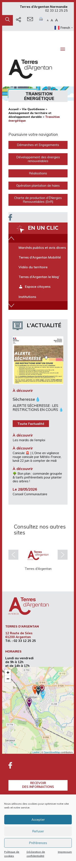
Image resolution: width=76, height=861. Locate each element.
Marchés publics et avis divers (42, 247)
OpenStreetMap (52, 752)
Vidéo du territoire (33, 267)
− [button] (8, 679)
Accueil (13, 109)
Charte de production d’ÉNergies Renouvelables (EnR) (38, 200)
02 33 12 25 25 (56, 10)
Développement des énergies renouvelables (38, 159)
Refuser (38, 831)
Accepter (38, 820)
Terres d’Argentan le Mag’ (39, 277)
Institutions (27, 297)
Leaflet (36, 752)
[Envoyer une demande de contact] (30, 20)
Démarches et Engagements (38, 145)
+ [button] (8, 672)
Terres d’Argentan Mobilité (40, 257)
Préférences (38, 843)
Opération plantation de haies (38, 186)
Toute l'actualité (30, 423)
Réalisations (38, 173)
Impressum (65, 851)
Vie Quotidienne (33, 109)
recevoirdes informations (38, 785)
